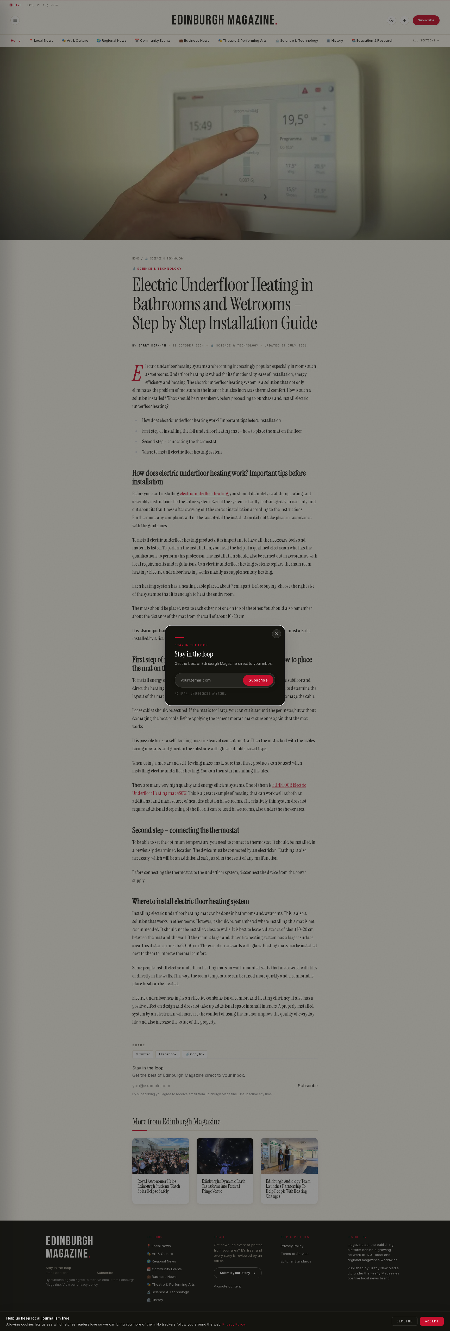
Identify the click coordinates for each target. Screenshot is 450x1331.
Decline (405, 1321)
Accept (432, 1321)
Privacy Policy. (234, 1324)
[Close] (276, 633)
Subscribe (258, 680)
